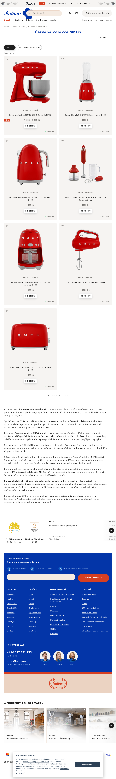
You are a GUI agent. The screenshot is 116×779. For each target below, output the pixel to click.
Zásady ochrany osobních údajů (36, 762)
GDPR (53, 629)
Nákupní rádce (57, 615)
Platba (53, 606)
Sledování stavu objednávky (94, 617)
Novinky (99, 20)
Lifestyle (11, 622)
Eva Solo (32, 631)
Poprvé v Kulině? (89, 613)
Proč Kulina (87, 626)
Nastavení (20, 773)
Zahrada (10, 613)
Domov (10, 626)
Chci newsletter (93, 578)
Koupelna (11, 617)
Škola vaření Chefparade (93, 622)
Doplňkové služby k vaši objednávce (61, 600)
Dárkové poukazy (58, 620)
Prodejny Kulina (89, 594)
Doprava (54, 611)
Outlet (10, 631)
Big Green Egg (35, 613)
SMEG (26, 409)
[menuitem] (8, 21)
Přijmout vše (87, 764)
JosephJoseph (35, 617)
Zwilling (32, 622)
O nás (84, 604)
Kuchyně (11, 594)
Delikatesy (12, 604)
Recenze (85, 599)
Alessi (31, 599)
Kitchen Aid (34, 608)
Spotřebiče (12, 608)
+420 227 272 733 (19, 652)
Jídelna (10, 599)
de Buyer (33, 626)
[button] (58, 47)
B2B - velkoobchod (90, 608)
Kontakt (54, 634)
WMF (31, 594)
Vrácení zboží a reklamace (62, 594)
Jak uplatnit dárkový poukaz (95, 631)
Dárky (109, 20)
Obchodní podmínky (59, 624)
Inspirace (87, 20)
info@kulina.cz (17, 661)
